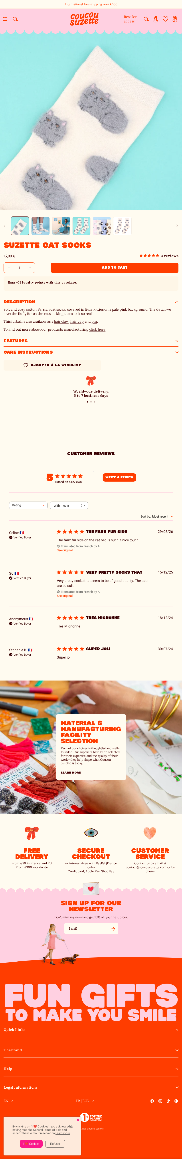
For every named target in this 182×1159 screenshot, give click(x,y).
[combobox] (28, 505)
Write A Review (119, 477)
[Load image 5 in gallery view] (102, 226)
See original (65, 550)
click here (97, 329)
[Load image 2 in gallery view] (40, 226)
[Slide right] (177, 226)
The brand (13, 1050)
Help (8, 1069)
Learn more (71, 772)
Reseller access (130, 19)
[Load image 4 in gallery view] (81, 226)
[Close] (78, 1120)
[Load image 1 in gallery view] (20, 226)
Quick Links (14, 1030)
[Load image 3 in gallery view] (61, 226)
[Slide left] (5, 226)
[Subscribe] (113, 928)
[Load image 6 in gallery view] (122, 226)
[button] (5, 19)
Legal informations (21, 1087)
